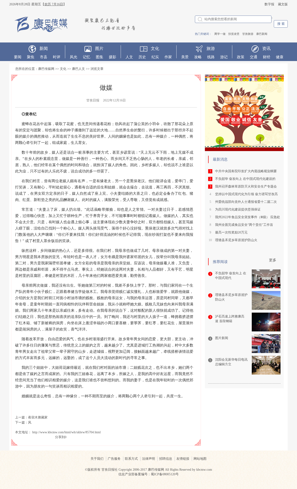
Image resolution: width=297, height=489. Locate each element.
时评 (56, 57)
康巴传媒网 (46, 69)
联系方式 (131, 458)
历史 (142, 57)
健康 (279, 57)
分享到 (60, 437)
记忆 (86, 57)
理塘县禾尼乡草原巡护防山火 (236, 240)
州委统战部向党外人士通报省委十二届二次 (246, 202)
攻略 (198, 57)
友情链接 (182, 458)
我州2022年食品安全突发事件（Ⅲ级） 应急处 (247, 217)
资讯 (266, 48)
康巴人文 (78, 69)
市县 (43, 57)
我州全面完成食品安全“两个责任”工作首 (244, 225)
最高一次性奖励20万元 (231, 232)
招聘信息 (165, 458)
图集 (99, 57)
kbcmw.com (204, 469)
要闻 (17, 57)
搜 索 (281, 24)
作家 (168, 57)
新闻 (43, 48)
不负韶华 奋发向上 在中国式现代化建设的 (245, 179)
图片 (99, 48)
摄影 (112, 57)
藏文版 (283, 4)
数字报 (269, 4)
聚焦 (30, 57)
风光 (73, 57)
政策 (240, 57)
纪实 (155, 57)
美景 (185, 57)
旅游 (211, 48)
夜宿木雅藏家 (38, 417)
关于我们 (96, 458)
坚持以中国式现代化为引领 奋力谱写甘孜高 (246, 194)
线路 (211, 57)
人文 (129, 57)
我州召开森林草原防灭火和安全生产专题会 (246, 186)
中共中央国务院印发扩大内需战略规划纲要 (246, 171)
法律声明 (148, 458)
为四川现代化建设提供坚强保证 (238, 209)
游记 (224, 57)
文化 (155, 48)
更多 (272, 260)
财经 (266, 57)
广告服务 (114, 458)
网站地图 (200, 458)
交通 (253, 57)
